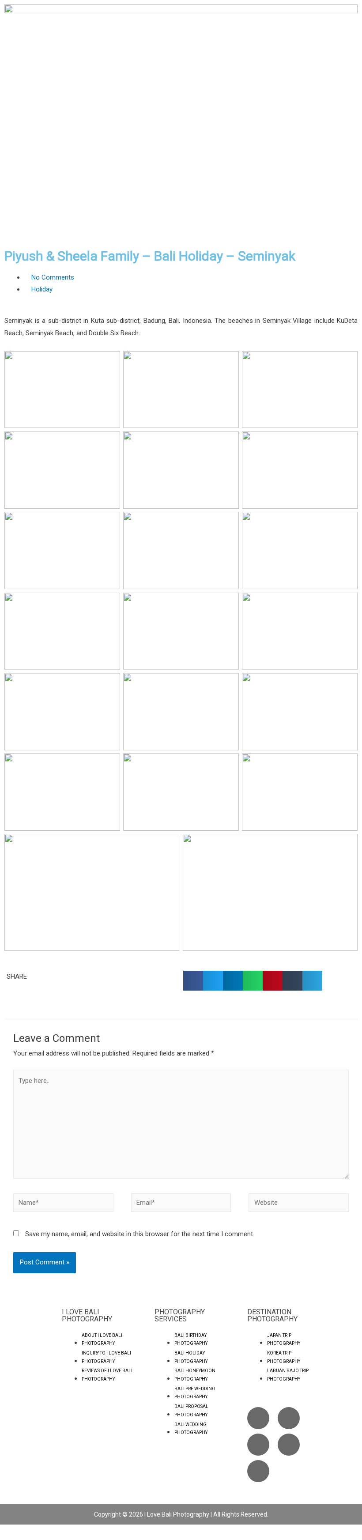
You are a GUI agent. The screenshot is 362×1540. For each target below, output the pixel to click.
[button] (193, 981)
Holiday (42, 289)
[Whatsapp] (289, 1445)
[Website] (299, 1204)
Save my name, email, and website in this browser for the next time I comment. (139, 1234)
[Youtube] (258, 1445)
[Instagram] (289, 1418)
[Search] (258, 1471)
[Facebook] (258, 1418)
